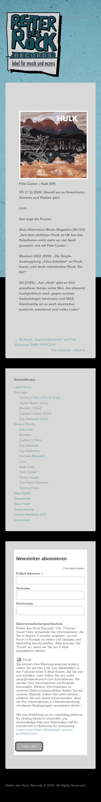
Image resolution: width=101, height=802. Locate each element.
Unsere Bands (24, 424)
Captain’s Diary (30, 440)
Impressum (22, 520)
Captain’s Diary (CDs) (35, 413)
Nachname (24, 603)
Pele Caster (28, 472)
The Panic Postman (33, 482)
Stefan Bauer (29, 477)
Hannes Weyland (32, 456)
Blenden (25, 435)
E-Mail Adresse (29, 573)
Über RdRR (22, 493)
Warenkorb (22, 498)
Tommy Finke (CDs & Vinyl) (39, 397)
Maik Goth (27, 467)
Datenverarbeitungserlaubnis (39, 624)
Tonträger (21, 392)
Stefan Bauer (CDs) (33, 403)
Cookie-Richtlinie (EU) (30, 514)
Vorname (23, 588)
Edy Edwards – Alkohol (70, 350)
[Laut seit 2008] (33, 45)
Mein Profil (22, 504)
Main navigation (81, 18)
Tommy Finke (29, 488)
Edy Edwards (29, 445)
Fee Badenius (29, 451)
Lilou (22, 461)
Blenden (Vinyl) (30, 408)
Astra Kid (26, 429)
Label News (22, 387)
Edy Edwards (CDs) (33, 419)
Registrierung (24, 509)
